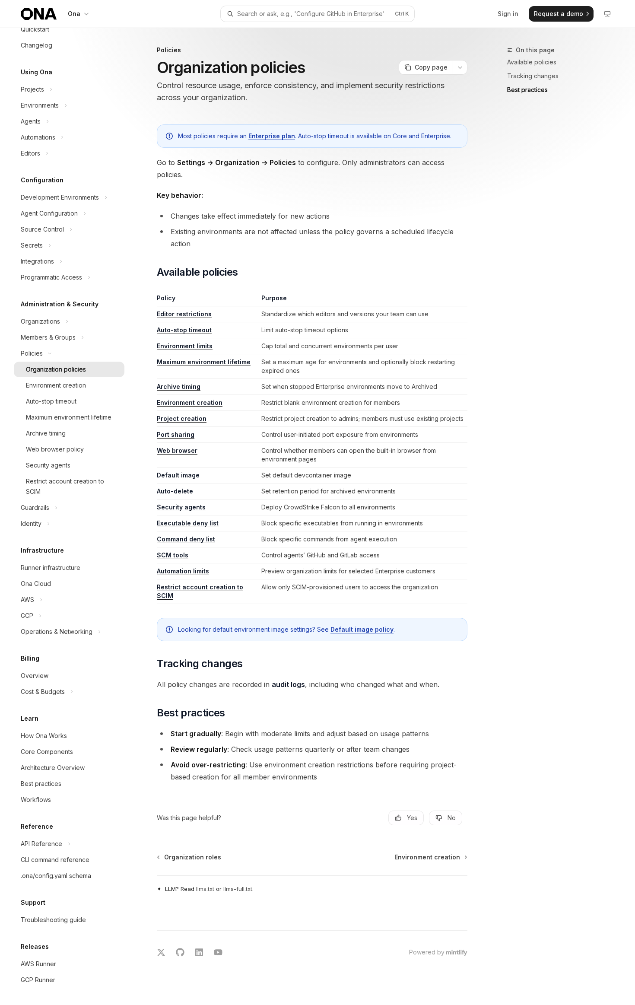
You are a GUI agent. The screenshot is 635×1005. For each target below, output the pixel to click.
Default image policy (362, 629)
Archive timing (178, 386)
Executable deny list (188, 523)
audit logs (288, 684)
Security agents (181, 507)
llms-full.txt (237, 888)
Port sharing (175, 434)
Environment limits (185, 346)
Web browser (177, 450)
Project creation (181, 418)
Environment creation (189, 402)
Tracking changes (533, 76)
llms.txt (205, 888)
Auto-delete (175, 491)
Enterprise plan (271, 136)
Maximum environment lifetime (204, 362)
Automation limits (183, 571)
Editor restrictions (184, 314)
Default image (178, 475)
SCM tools (172, 555)
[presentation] (76, 516)
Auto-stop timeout (184, 330)
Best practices (527, 89)
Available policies (531, 62)
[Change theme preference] (607, 14)
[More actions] (460, 67)
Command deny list (186, 539)
